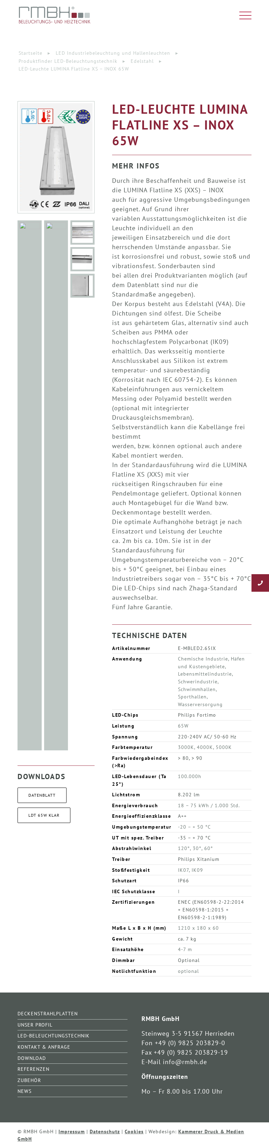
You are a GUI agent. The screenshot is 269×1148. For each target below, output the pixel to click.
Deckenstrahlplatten (48, 1013)
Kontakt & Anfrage (44, 1046)
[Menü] (241, 16)
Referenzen (33, 1069)
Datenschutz (105, 1131)
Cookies (134, 1131)
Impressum (71, 1131)
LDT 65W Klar (44, 815)
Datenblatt (42, 795)
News (25, 1091)
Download (32, 1058)
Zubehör (29, 1080)
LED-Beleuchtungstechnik (54, 1035)
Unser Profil (35, 1024)
